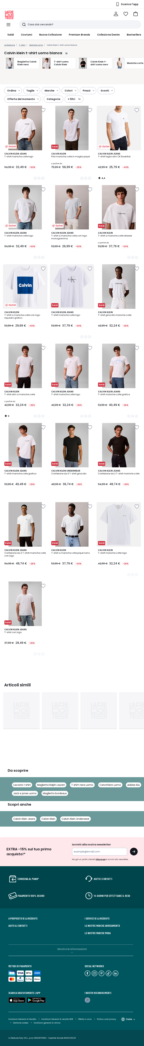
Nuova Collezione (50, 34)
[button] (135, 14)
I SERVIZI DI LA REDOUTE (97, 918)
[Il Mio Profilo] (116, 14)
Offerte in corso (85, 1019)
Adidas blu (133, 785)
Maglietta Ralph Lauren (51, 785)
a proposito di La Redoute (23, 918)
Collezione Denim (108, 34)
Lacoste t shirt (22, 785)
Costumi (26, 34)
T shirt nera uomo (82, 785)
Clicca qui (100, 859)
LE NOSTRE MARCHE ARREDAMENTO (102, 925)
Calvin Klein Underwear (75, 819)
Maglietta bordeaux (55, 793)
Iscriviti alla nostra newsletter (91, 844)
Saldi (10, 34)
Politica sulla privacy (106, 1019)
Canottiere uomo (110, 785)
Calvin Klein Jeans (24, 819)
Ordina (11, 90)
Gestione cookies (20, 1023)
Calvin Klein (48, 819)
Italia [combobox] (129, 1019)
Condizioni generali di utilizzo (47, 1023)
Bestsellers (134, 34)
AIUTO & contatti (17, 925)
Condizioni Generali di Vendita (22, 1019)
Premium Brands (79, 34)
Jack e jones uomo (25, 793)
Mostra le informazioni (72, 949)
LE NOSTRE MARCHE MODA (98, 933)
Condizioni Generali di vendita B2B (57, 1019)
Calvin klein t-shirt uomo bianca (62, 45)
